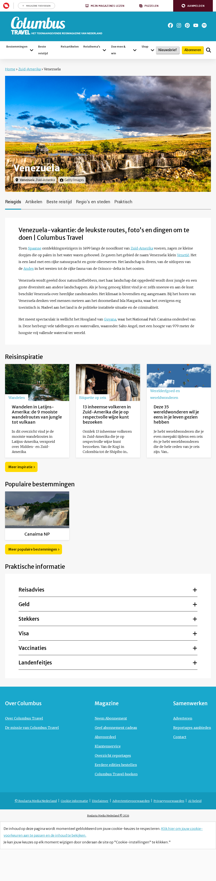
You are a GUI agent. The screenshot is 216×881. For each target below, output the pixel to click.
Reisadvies (31, 589)
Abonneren (192, 50)
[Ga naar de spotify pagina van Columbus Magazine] (204, 25)
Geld (24, 604)
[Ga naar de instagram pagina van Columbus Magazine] (178, 25)
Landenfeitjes (35, 662)
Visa (24, 633)
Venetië (183, 255)
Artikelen (33, 202)
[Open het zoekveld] (208, 50)
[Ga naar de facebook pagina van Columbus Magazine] (170, 25)
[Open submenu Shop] (152, 50)
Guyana (110, 319)
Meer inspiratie (20, 467)
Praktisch (123, 202)
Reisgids (13, 202)
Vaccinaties (32, 648)
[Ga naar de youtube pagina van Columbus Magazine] (195, 25)
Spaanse (34, 248)
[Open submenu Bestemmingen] (32, 50)
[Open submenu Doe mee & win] (135, 50)
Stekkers (29, 619)
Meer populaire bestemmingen (32, 549)
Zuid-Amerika (29, 69)
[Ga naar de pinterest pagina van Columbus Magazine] (187, 25)
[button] (193, 6)
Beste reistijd (59, 202)
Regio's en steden (93, 202)
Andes (28, 268)
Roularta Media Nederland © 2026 (108, 815)
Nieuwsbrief (167, 50)
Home (10, 69)
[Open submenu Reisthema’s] (104, 50)
